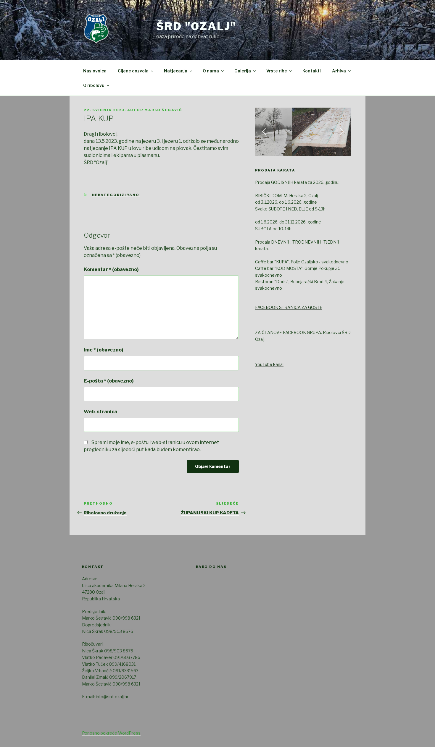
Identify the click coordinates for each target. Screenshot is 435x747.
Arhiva (339, 70)
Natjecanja (175, 70)
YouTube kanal (269, 364)
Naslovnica (95, 70)
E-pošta (109, 381)
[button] (264, 131)
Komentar (111, 269)
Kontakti (311, 70)
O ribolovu (93, 85)
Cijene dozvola (133, 70)
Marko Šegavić (163, 110)
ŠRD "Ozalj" (196, 26)
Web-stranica (100, 411)
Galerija (242, 70)
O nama (211, 70)
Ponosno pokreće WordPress (111, 732)
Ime (103, 350)
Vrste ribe (276, 70)
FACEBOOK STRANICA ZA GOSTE (288, 307)
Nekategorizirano (116, 195)
